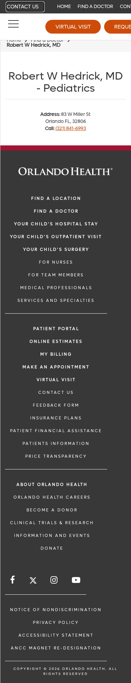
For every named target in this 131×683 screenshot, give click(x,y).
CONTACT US (56, 392)
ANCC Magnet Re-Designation (56, 648)
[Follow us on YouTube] (76, 580)
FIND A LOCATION (56, 198)
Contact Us (23, 6)
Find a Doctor (95, 6)
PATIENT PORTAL (56, 328)
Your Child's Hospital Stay (56, 224)
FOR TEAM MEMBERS (56, 275)
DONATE (52, 548)
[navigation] (65, 6)
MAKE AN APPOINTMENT (56, 367)
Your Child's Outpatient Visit (56, 236)
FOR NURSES (56, 262)
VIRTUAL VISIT (56, 379)
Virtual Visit (73, 26)
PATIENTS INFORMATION (56, 443)
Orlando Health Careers (52, 497)
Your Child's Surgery (56, 249)
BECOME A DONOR (52, 510)
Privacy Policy (56, 622)
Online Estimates (56, 341)
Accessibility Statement (56, 635)
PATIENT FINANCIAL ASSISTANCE (56, 431)
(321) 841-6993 (70, 128)
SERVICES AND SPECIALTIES (56, 300)
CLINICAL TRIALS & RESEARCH (52, 523)
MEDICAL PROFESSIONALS (56, 287)
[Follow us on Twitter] (33, 581)
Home (64, 6)
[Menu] (13, 27)
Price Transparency (56, 456)
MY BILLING (56, 354)
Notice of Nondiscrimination (56, 609)
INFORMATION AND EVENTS (52, 535)
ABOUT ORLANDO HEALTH (52, 484)
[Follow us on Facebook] (13, 580)
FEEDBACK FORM (56, 405)
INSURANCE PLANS (56, 418)
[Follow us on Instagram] (54, 580)
